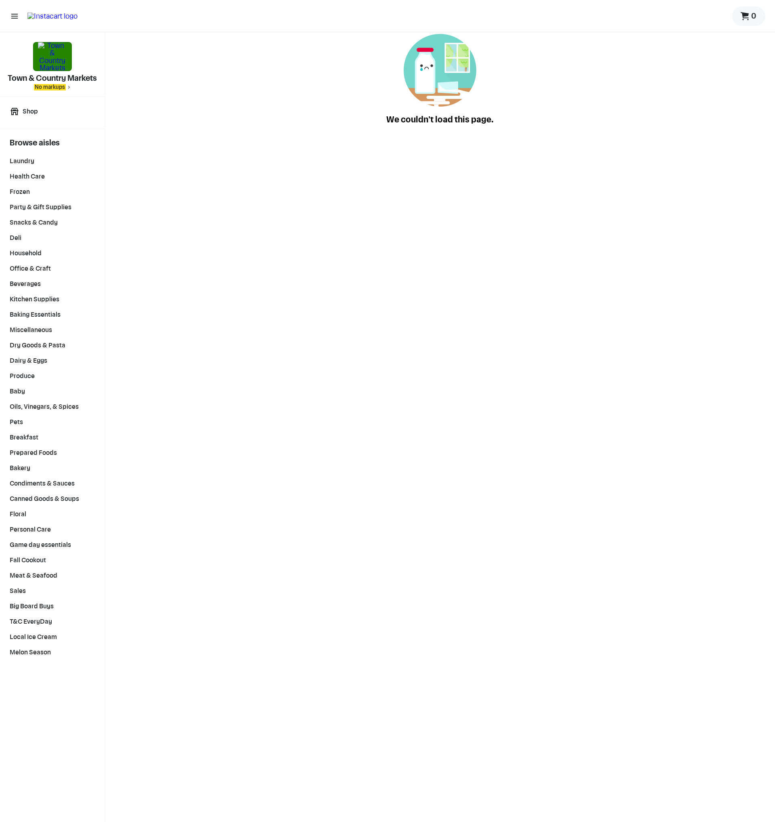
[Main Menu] (14, 16)
